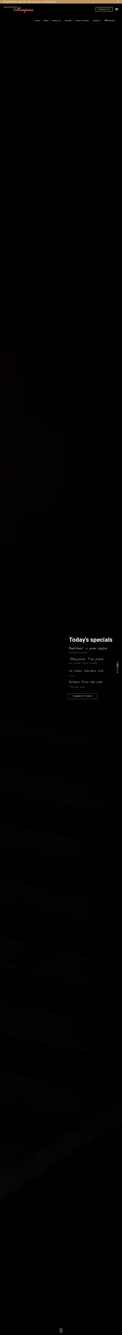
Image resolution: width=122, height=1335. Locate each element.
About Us (56, 20)
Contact (97, 20)
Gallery (68, 20)
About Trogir (82, 20)
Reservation (104, 9)
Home (37, 20)
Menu (46, 20)
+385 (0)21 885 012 (50, 2)
